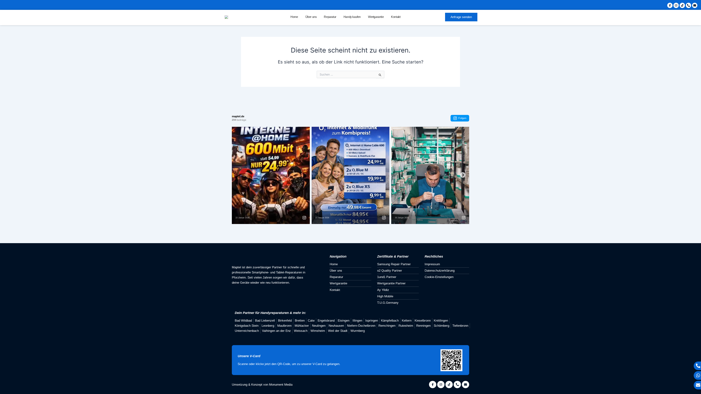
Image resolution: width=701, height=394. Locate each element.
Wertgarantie (376, 16)
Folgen (462, 118)
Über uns (311, 16)
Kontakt (395, 16)
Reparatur (330, 16)
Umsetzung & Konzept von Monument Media (262, 384)
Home (294, 16)
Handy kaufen (352, 16)
